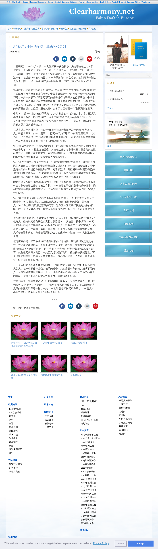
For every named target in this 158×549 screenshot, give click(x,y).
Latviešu (95, 2)
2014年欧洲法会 (88, 460)
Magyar (81, 2)
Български (42, 2)
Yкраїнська (145, 2)
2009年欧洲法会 (88, 478)
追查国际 (123, 430)
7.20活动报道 (15, 408)
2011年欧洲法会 (88, 471)
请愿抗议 (13, 442)
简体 (13, 2)
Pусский (122, 2)
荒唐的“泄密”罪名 (79, 342)
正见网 (122, 415)
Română (115, 2)
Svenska (130, 2)
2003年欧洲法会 (88, 501)
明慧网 (122, 411)
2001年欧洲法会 (88, 508)
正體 (8, 2)
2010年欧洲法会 (88, 475)
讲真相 (12, 416)
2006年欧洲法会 (88, 490)
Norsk (102, 2)
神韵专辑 (49, 423)
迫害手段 (13, 467)
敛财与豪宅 (86, 416)
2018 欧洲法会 (87, 445)
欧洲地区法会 (87, 519)
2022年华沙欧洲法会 (90, 438)
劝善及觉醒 (14, 471)
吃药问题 (85, 423)
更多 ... (110, 108)
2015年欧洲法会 (88, 456)
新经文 (111, 83)
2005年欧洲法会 (88, 493)
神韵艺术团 (124, 407)
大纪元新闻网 (125, 422)
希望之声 (123, 426)
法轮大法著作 (125, 400)
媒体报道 (13, 438)
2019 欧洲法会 (87, 442)
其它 (11, 453)
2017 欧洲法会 (87, 449)
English (18, 2)
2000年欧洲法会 (88, 512)
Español (57, 2)
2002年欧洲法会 (88, 504)
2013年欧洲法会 (88, 464)
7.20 (82, 405)
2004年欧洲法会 (88, 497)
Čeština (50, 2)
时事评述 (14, 37)
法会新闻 (13, 427)
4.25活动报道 (15, 412)
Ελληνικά (73, 2)
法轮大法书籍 (138, 65)
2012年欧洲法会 (88, 467)
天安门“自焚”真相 (89, 419)
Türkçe (137, 2)
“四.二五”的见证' (89, 401)
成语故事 (49, 419)
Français (33, 2)
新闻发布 (13, 431)
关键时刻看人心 (116, 99)
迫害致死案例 (15, 464)
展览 (11, 445)
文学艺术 (49, 427)
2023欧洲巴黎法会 (89, 434)
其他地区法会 (87, 523)
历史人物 (49, 416)
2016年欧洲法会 (88, 453)
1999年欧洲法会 (88, 515)
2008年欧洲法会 (88, 482)
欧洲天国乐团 (15, 449)
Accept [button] (140, 543)
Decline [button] (121, 543)
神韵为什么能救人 (117, 91)
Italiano (88, 2)
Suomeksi (65, 2)
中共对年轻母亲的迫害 (51, 342)
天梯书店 (123, 404)
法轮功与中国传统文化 (51, 375)
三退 (11, 423)
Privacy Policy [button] (101, 543)
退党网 (122, 433)
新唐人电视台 (125, 419)
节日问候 (13, 434)
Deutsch (26, 2)
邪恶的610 (85, 408)
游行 (11, 419)
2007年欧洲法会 (88, 486)
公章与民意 (76, 375)
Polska (107, 2)
